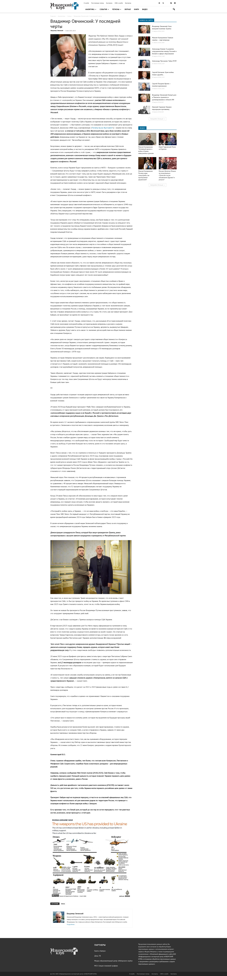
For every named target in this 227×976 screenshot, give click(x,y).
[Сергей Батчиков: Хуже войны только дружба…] (144, 75)
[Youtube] (175, 3)
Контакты (128, 3)
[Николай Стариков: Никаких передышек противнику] (144, 110)
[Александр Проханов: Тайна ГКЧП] (144, 64)
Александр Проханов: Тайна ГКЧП (164, 61)
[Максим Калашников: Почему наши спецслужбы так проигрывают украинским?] (147, 163)
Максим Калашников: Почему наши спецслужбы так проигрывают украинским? (145, 175)
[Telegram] (167, 3)
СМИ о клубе (119, 3)
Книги (136, 9)
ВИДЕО (142, 128)
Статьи (69, 16)
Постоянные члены (97, 3)
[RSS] (163, 3)
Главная (53, 16)
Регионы (115, 9)
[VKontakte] (171, 3)
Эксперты (109, 3)
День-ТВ (97, 956)
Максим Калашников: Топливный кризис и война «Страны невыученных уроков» (146, 150)
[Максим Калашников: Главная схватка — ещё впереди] (144, 40)
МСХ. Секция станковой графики (106, 966)
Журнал (128, 9)
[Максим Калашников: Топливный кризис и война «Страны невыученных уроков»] (147, 139)
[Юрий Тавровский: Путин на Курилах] (168, 139)
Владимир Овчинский (57, 30)
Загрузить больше (156, 119)
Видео (145, 9)
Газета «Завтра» (100, 951)
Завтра (63, 904)
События (103, 9)
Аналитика (89, 9)
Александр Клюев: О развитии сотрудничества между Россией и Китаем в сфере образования (164, 51)
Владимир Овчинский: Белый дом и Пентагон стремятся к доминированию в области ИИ (164, 97)
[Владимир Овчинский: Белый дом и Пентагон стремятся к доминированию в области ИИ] (144, 98)
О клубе (86, 3)
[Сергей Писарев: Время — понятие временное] (144, 86)
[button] (174, 9)
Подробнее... (71, 924)
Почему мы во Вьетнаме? (102, 128)
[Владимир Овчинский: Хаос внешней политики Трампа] (144, 29)
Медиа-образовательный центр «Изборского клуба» (113, 961)
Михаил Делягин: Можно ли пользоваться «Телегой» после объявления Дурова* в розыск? (167, 175)
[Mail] (159, 3)
